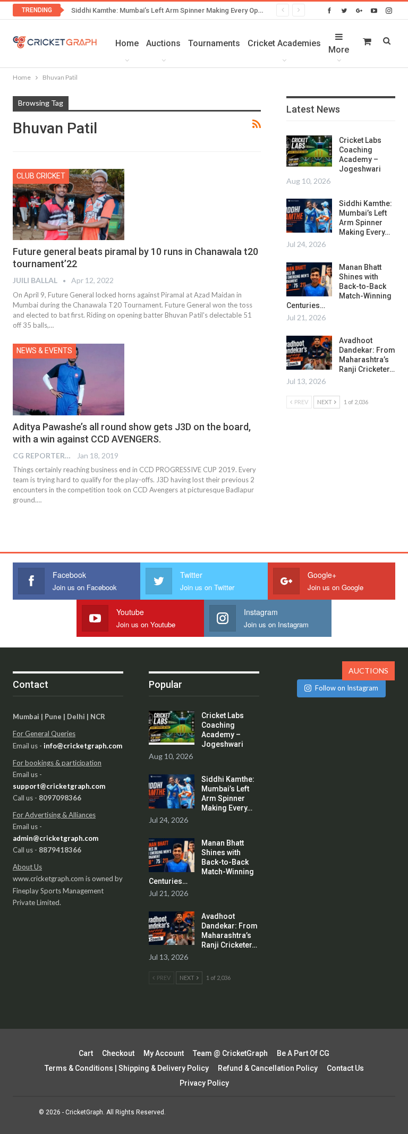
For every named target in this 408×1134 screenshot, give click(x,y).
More (338, 50)
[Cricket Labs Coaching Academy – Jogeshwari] (309, 152)
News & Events (44, 350)
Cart (86, 1053)
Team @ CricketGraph (230, 1053)
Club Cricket (40, 176)
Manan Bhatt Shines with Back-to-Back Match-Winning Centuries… (339, 286)
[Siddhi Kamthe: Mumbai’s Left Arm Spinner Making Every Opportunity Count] (309, 216)
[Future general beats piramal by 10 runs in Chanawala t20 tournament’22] (68, 204)
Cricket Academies (284, 43)
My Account (163, 1053)
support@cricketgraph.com (59, 786)
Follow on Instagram (346, 688)
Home (127, 43)
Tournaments (214, 43)
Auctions (163, 43)
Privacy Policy (204, 1083)
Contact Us (345, 1068)
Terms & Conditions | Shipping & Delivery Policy (127, 1068)
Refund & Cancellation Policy (268, 1068)
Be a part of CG (303, 1053)
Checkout (118, 1053)
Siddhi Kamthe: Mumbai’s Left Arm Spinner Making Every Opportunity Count (188, 10)
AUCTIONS (368, 670)
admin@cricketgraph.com (55, 838)
